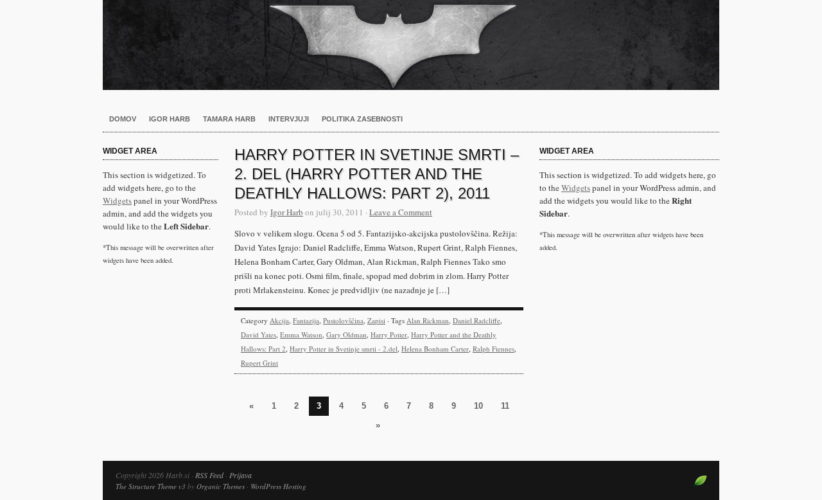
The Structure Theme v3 (151, 486)
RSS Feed (209, 475)
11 (505, 406)
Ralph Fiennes (493, 348)
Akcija (279, 320)
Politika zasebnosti (362, 119)
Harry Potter (389, 334)
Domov (122, 119)
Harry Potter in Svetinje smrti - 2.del (344, 348)
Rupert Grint (259, 363)
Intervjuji (288, 119)
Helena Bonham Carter (435, 348)
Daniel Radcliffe (476, 320)
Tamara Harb (229, 119)
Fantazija (306, 320)
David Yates (258, 334)
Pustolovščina (343, 320)
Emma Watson (301, 334)
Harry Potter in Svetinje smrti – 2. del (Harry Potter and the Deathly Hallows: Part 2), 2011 (376, 174)
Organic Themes (221, 486)
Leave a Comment (400, 212)
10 (478, 406)
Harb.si (411, 45)
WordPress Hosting (278, 486)
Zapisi (376, 320)
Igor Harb (169, 119)
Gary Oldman (346, 334)
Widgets (117, 200)
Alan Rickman (428, 320)
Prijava (240, 475)
